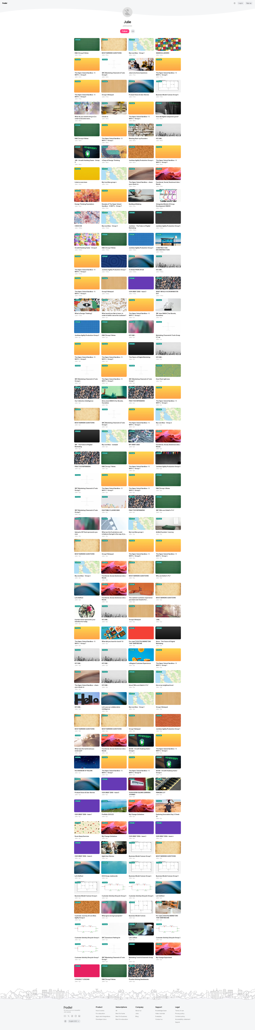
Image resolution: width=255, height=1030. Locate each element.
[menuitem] (234, 3)
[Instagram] (76, 1016)
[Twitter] (68, 1016)
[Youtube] (65, 1016)
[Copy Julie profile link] (133, 31)
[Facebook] (72, 1016)
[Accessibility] (65, 1021)
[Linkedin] (79, 1016)
